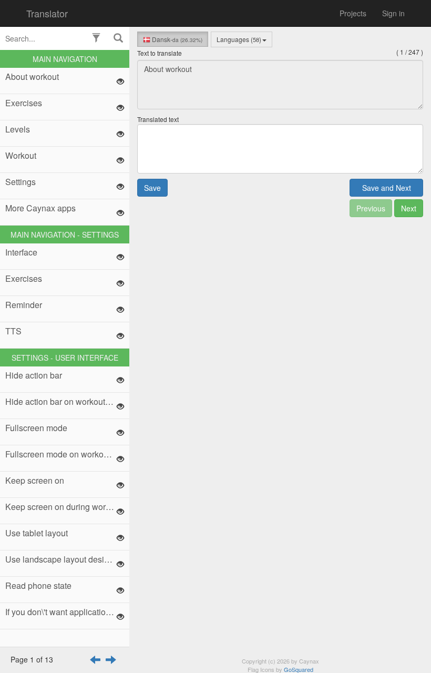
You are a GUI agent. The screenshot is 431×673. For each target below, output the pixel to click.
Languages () (239, 39)
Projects (353, 13)
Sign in (393, 13)
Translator (47, 13)
